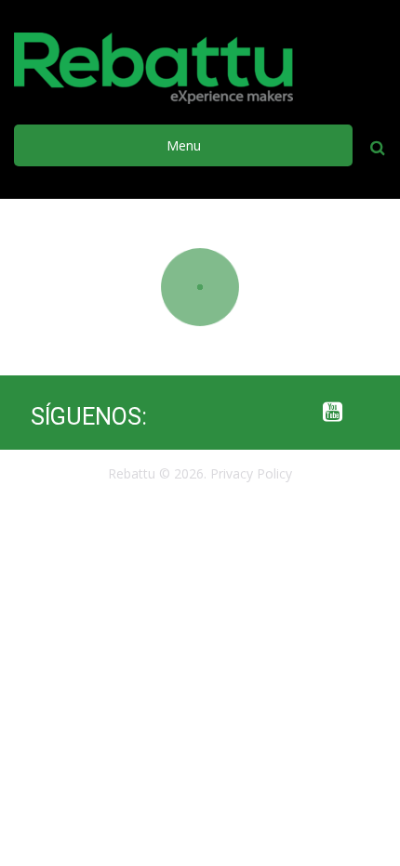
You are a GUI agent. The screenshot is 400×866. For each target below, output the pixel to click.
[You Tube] (333, 412)
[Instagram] (258, 412)
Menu (184, 145)
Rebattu (131, 473)
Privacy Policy (251, 473)
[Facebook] (184, 412)
